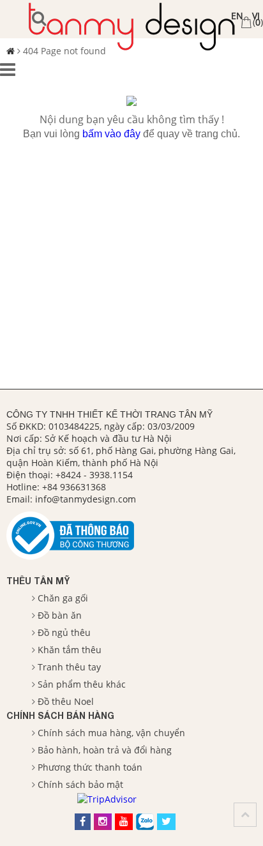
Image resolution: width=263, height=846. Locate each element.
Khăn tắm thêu (69, 650)
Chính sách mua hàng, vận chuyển (111, 733)
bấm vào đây (111, 133)
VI (256, 16)
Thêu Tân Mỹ (38, 580)
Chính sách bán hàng (60, 715)
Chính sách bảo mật (80, 784)
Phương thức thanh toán (90, 767)
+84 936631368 (74, 487)
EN (237, 16)
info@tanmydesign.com (85, 499)
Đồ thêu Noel (66, 701)
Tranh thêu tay (69, 667)
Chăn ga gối (63, 598)
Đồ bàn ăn (60, 615)
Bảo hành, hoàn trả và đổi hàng (105, 750)
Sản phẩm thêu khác (82, 684)
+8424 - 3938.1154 (94, 475)
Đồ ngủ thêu (64, 632)
